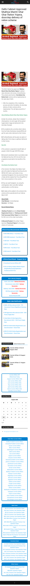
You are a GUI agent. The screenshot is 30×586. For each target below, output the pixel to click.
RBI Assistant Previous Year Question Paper (14, 532)
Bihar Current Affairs (14, 447)
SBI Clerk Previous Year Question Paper (14, 510)
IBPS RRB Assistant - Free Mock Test (14, 237)
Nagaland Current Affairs (14, 479)
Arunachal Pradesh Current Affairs (15, 443)
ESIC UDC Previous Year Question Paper (14, 557)
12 (11, 411)
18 (7, 414)
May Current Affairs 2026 (14, 385)
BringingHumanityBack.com (11, 431)
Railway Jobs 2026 (15, 288)
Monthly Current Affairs (14, 391)
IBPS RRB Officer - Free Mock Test (13, 233)
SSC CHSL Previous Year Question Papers (14, 572)
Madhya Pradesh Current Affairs (14, 471)
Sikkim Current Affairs (15, 487)
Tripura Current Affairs (15, 493)
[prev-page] (2, 370)
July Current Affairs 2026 (14, 381)
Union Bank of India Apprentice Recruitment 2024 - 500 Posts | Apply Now (14, 320)
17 (3, 414)
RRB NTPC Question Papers (14, 570)
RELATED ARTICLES (7, 343)
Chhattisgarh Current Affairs (14, 449)
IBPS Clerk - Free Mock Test (12, 247)
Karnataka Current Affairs (14, 465)
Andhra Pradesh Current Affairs (14, 441)
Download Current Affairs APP (12, 263)
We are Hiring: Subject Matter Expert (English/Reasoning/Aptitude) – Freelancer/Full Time (14, 268)
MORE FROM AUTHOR (19, 343)
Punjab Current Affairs (15, 483)
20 (15, 414)
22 (22, 414)
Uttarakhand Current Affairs (14, 497)
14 (19, 411)
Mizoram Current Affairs (14, 477)
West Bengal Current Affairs (14, 499)
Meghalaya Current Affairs (15, 475)
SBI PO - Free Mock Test (11, 244)
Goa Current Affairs (14, 453)
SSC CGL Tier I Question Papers (14, 574)
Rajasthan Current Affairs (14, 485)
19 (11, 414)
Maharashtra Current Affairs (14, 469)
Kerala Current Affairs (14, 467)
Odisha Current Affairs (15, 481)
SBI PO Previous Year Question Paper (14, 508)
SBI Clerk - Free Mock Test (11, 240)
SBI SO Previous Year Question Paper (14, 512)
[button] (2, 2)
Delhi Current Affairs (14, 451)
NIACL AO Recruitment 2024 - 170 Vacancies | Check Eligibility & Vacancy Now (15, 307)
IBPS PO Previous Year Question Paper (14, 514)
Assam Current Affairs (15, 445)
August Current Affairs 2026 (14, 379)
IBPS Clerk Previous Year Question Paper (14, 516)
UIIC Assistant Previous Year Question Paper (14, 549)
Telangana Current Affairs (14, 491)
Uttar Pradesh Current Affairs (14, 495)
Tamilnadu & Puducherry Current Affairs (14, 489)
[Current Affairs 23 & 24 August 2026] (5, 349)
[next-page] (5, 370)
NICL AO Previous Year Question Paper (14, 551)
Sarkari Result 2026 (14, 295)
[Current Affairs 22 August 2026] (5, 357)
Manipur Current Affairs (14, 473)
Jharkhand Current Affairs (15, 463)
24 (3, 417)
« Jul (3, 422)
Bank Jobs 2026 (14, 281)
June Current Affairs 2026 (14, 383)
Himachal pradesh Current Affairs (15, 459)
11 (7, 411)
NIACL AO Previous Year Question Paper (14, 559)
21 (19, 414)
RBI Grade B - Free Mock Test (12, 251)
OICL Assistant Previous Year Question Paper (15, 555)
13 (15, 411)
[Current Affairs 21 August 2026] (5, 364)
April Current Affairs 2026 (14, 387)
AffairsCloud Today (15, 377)
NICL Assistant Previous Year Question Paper (15, 553)
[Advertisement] (15, 56)
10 (3, 411)
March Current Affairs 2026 (14, 389)
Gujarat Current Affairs (15, 455)
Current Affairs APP (14, 375)
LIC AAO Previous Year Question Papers (14, 544)
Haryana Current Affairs (14, 457)
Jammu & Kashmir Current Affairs (15, 461)
